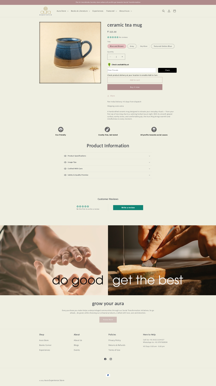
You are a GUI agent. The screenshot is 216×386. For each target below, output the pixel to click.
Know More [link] (108, 319)
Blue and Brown (117, 46)
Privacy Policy (114, 340)
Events (77, 350)
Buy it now (135, 87)
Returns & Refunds (116, 345)
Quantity (110, 52)
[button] (62, 11)
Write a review (128, 207)
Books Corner (45, 345)
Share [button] (112, 96)
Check (167, 70)
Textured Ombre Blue (163, 46)
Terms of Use (114, 350)
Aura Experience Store (54, 380)
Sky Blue (145, 46)
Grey (132, 46)
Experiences (44, 350)
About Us (78, 340)
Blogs (76, 345)
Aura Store (44, 340)
